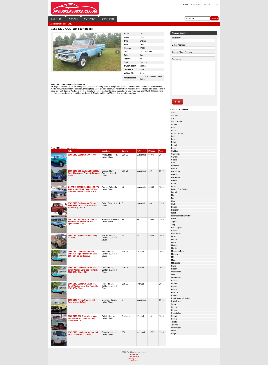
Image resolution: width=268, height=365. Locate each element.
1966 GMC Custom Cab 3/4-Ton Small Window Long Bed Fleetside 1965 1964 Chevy (83, 286)
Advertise (73, 19)
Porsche (174, 292)
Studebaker (176, 313)
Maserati (175, 245)
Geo (173, 201)
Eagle (173, 183)
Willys (173, 334)
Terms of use (134, 356)
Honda (174, 207)
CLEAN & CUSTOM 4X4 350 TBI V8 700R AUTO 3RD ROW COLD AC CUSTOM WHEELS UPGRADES (83, 189)
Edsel (173, 186)
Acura (173, 113)
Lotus (173, 242)
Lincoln (174, 239)
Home (185, 4)
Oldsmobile (176, 272)
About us (134, 354)
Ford (173, 198)
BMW (173, 142)
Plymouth (175, 286)
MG (172, 257)
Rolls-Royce (176, 301)
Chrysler (174, 157)
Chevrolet (175, 154)
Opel (173, 275)
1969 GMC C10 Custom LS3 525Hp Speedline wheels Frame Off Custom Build (84, 173)
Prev (55, 52)
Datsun (174, 169)
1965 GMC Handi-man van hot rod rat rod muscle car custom (83, 333)
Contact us (195, 4)
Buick (173, 148)
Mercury (174, 254)
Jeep (173, 225)
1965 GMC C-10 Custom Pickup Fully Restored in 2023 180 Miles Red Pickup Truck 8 (82, 205)
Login (216, 4)
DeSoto (174, 175)
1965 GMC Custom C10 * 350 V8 (82, 155)
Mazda (174, 248)
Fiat (172, 195)
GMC (173, 204)
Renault (174, 295)
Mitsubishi (175, 263)
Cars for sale (57, 19)
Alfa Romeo (176, 116)
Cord (173, 163)
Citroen (174, 160)
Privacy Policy (134, 359)
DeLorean (175, 172)
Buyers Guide (108, 19)
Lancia (174, 230)
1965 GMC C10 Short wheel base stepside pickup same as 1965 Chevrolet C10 (82, 318)
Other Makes (176, 278)
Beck (173, 136)
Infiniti (173, 213)
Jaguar (174, 222)
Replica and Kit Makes (180, 298)
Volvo (173, 331)
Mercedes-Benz (178, 251)
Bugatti (174, 145)
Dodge (174, 180)
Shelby (174, 310)
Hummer (175, 210)
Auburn (174, 124)
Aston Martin (176, 121)
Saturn (174, 307)
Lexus (173, 236)
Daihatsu (175, 166)
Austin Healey (177, 133)
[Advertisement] (108, 120)
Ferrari (174, 192)
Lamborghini (176, 228)
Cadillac (174, 151)
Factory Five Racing (179, 189)
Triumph (174, 325)
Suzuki (174, 319)
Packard (174, 281)
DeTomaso (175, 177)
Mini (173, 260)
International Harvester (180, 216)
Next (117, 52)
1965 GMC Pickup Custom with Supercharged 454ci (81, 301)
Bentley (174, 139)
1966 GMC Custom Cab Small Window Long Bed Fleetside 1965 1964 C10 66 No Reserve (82, 254)
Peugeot (174, 284)
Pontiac (174, 289)
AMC (173, 119)
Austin (173, 130)
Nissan (174, 269)
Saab (173, 304)
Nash (173, 266)
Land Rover (176, 233)
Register (207, 4)
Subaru (174, 316)
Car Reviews (90, 19)
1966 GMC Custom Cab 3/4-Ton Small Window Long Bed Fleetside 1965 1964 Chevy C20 (83, 270)
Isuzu (173, 219)
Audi (173, 127)
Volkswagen (176, 328)
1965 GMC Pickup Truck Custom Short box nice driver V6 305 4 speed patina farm (82, 221)
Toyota (174, 322)
